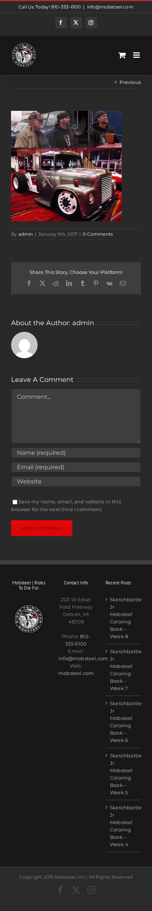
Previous (130, 82)
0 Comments (98, 234)
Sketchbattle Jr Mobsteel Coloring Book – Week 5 (123, 774)
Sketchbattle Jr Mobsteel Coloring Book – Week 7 (123, 669)
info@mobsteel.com (110, 7)
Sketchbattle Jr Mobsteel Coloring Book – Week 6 (123, 721)
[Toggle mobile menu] (137, 55)
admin (25, 234)
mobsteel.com (76, 673)
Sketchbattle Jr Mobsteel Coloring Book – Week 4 (123, 826)
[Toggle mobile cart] (122, 55)
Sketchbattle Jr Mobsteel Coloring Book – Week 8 (123, 618)
